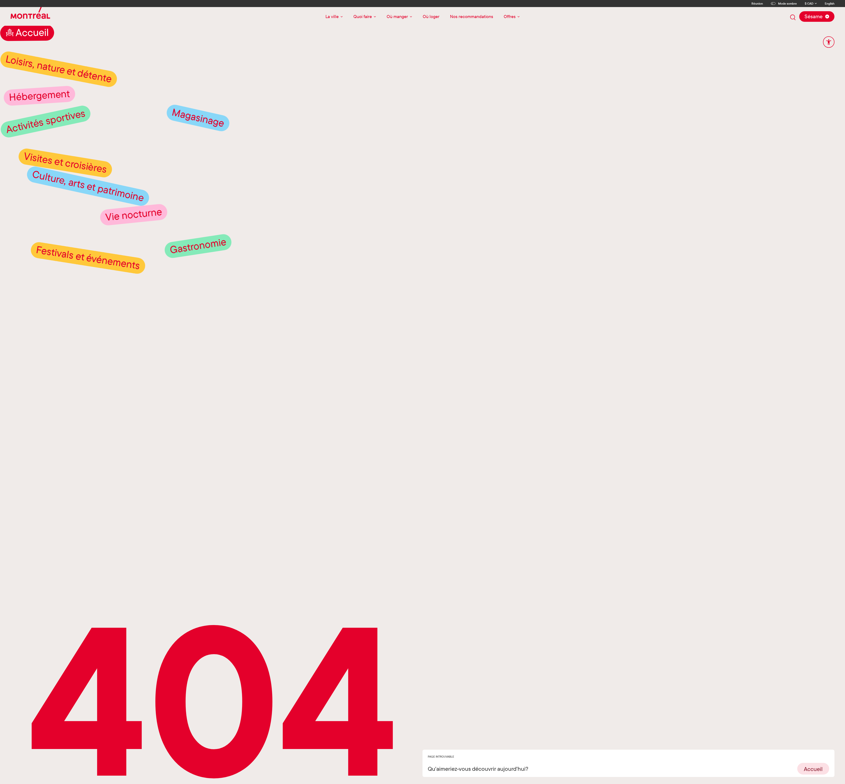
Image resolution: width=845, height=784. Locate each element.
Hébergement (39, 126)
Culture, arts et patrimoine (88, 217)
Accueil (32, 63)
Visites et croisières (65, 194)
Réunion (757, 4)
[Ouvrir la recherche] (793, 17)
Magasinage (198, 149)
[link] (813, 769)
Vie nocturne (134, 245)
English (829, 3)
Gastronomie (198, 276)
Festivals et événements (88, 288)
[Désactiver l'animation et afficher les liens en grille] (828, 42)
